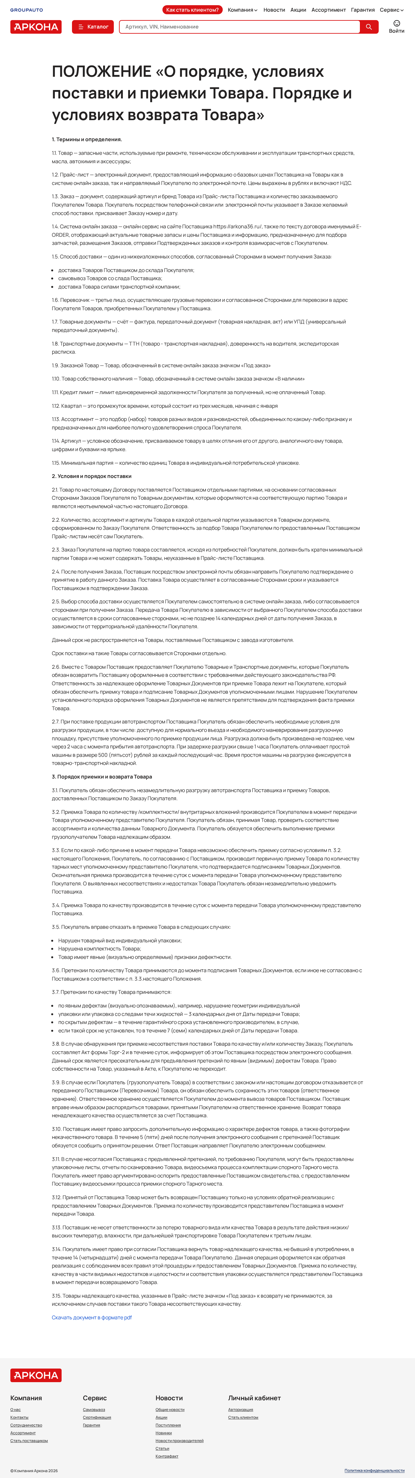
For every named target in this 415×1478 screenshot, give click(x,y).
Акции (298, 9)
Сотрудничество (26, 1425)
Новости (274, 9)
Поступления (168, 1425)
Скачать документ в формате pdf (92, 1317)
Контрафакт (167, 1456)
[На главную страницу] (36, 27)
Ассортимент (329, 9)
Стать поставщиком (29, 1441)
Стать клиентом (243, 1417)
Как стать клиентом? (192, 9)
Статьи (162, 1448)
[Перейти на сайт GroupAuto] (26, 9)
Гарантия (363, 9)
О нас (15, 1410)
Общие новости (170, 1410)
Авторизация (240, 1410)
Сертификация (97, 1417)
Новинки (164, 1433)
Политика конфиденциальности (375, 1471)
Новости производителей (180, 1441)
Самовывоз (94, 1410)
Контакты (19, 1417)
